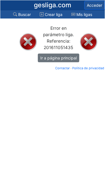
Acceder (94, 5)
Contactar (62, 68)
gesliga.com (52, 5)
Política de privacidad (88, 68)
